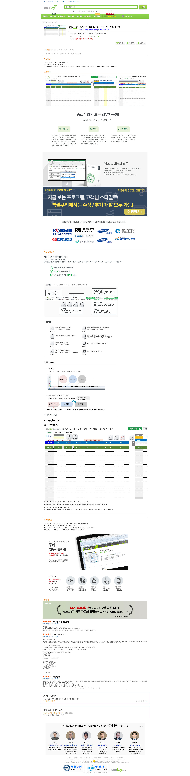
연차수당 (73, 53)
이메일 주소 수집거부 (109, 757)
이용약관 (76, 757)
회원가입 (63, 1)
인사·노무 (54, 22)
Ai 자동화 (53, 16)
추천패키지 (88, 16)
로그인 (57, 1)
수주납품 (88, 11)
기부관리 (127, 16)
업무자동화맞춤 (110, 16)
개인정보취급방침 (96, 757)
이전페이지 (109, 11)
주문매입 (83, 11)
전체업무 (45, 16)
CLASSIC (79, 53)
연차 (66, 53)
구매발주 (93, 11)
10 (99, 688)
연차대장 (61, 53)
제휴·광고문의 (119, 757)
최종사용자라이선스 (85, 757)
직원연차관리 (49, 53)
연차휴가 (56, 53)
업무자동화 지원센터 (73, 1)
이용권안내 (50, 1)
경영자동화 (61, 16)
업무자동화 (71, 16)
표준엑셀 (79, 16)
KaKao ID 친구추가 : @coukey (102, 761)
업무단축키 (97, 16)
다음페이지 (111, 11)
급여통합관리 (76, 11)
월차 (69, 53)
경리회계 (98, 11)
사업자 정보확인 (119, 759)
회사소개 (69, 757)
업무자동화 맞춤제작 (141, 701)
